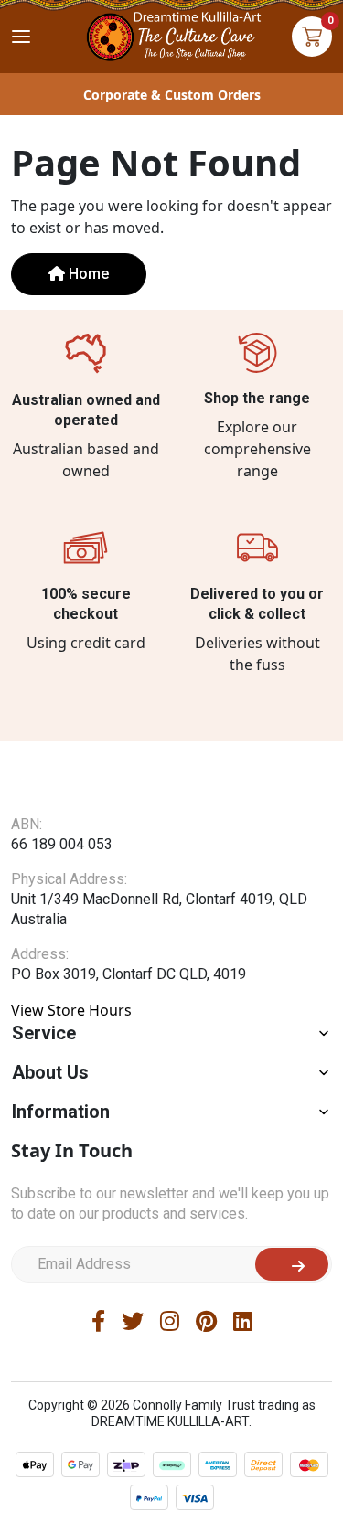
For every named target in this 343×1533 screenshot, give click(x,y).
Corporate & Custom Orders (172, 94)
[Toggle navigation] (21, 36)
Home (87, 273)
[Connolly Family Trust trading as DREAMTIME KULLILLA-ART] (171, 34)
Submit (291, 1264)
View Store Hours (71, 1010)
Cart (312, 36)
